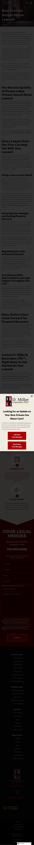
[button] (31, 396)
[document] (17, 422)
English (21, 843)
